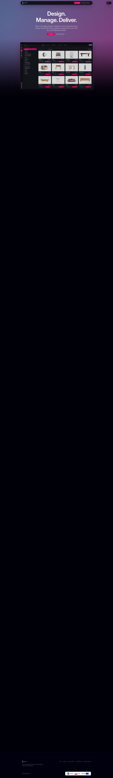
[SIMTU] (24, 3)
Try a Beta (77, 2)
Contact (64, 761)
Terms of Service (87, 761)
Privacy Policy (71, 761)
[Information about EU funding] (78, 773)
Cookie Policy (79, 761)
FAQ (60, 761)
